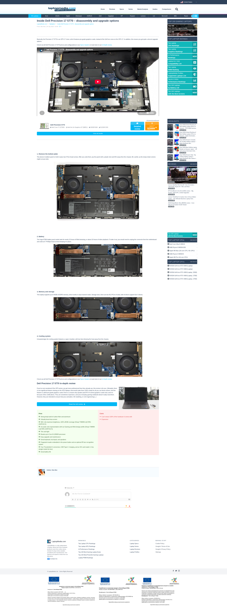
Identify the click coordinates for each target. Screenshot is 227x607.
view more (192, 121)
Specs (122, 9)
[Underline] (78, 499)
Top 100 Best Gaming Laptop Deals (89, 552)
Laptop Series (134, 546)
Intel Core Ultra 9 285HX (183, 244)
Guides (155, 9)
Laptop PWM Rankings (85, 557)
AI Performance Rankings (86, 549)
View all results (98, 133)
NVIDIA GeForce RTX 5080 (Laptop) (181, 269)
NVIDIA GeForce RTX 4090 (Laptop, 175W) (183, 275)
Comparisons (166, 9)
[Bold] (73, 499)
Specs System (84, 45)
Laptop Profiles (134, 552)
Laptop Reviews (135, 549)
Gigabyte (111, 16)
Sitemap (158, 552)
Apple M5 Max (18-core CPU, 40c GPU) (183, 250)
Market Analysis (142, 9)
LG (154, 16)
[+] (97, 499)
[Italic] (75, 499)
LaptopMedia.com (42, 24)
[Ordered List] (82, 499)
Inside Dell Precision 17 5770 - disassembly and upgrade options (75, 24)
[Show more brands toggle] (196, 16)
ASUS (57, 16)
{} (95, 499)
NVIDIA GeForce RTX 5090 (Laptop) (181, 266)
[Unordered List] (85, 499)
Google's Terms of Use (163, 546)
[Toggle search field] (176, 9)
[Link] (92, 499)
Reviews (112, 9)
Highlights (52, 24)
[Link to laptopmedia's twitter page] (176, 571)
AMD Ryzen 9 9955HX (183, 254)
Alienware (79, 16)
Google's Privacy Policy (163, 549)
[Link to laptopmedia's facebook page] (173, 571)
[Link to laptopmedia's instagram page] (179, 571)
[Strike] (80, 499)
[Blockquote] (87, 499)
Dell (100, 16)
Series (130, 9)
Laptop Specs (134, 543)
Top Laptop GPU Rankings (86, 546)
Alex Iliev (43, 26)
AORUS (89, 16)
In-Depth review (107, 45)
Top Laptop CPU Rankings (86, 543)
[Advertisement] (98, 32)
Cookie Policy (160, 543)
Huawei (132, 16)
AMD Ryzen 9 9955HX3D (183, 247)
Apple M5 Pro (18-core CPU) (183, 257)
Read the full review (76, 404)
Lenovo (143, 16)
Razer (186, 16)
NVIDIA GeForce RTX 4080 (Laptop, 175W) (183, 279)
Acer (46, 16)
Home (103, 9)
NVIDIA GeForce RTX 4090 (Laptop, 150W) (183, 272)
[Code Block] (90, 499)
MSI (175, 16)
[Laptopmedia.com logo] (62, 9)
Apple (68, 16)
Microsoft (164, 16)
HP (122, 16)
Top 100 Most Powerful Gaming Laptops (90, 555)
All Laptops (34, 16)
